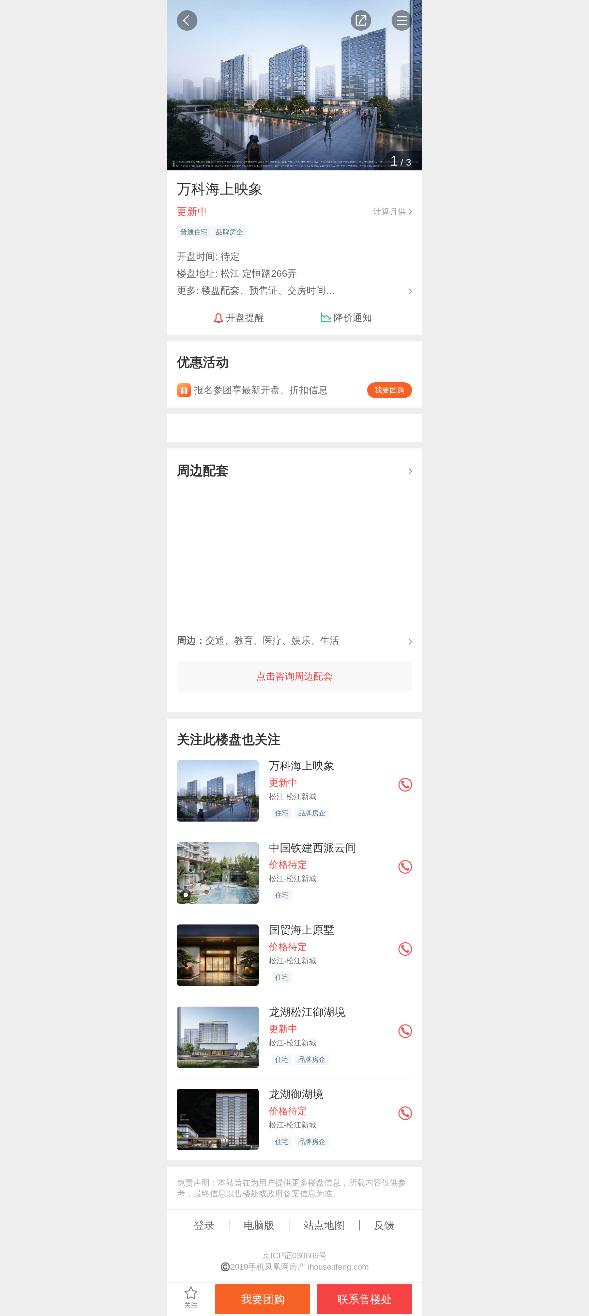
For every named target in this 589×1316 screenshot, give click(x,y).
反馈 (384, 1225)
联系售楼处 (364, 1299)
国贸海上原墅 (301, 930)
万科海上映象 (301, 766)
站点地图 (324, 1225)
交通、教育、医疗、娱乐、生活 (258, 640)
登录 (204, 1225)
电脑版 (259, 1225)
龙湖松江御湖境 (307, 1012)
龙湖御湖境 (296, 1094)
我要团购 (390, 390)
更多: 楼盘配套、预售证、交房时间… (256, 289)
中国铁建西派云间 (312, 848)
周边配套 (203, 470)
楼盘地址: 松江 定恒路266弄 (237, 273)
